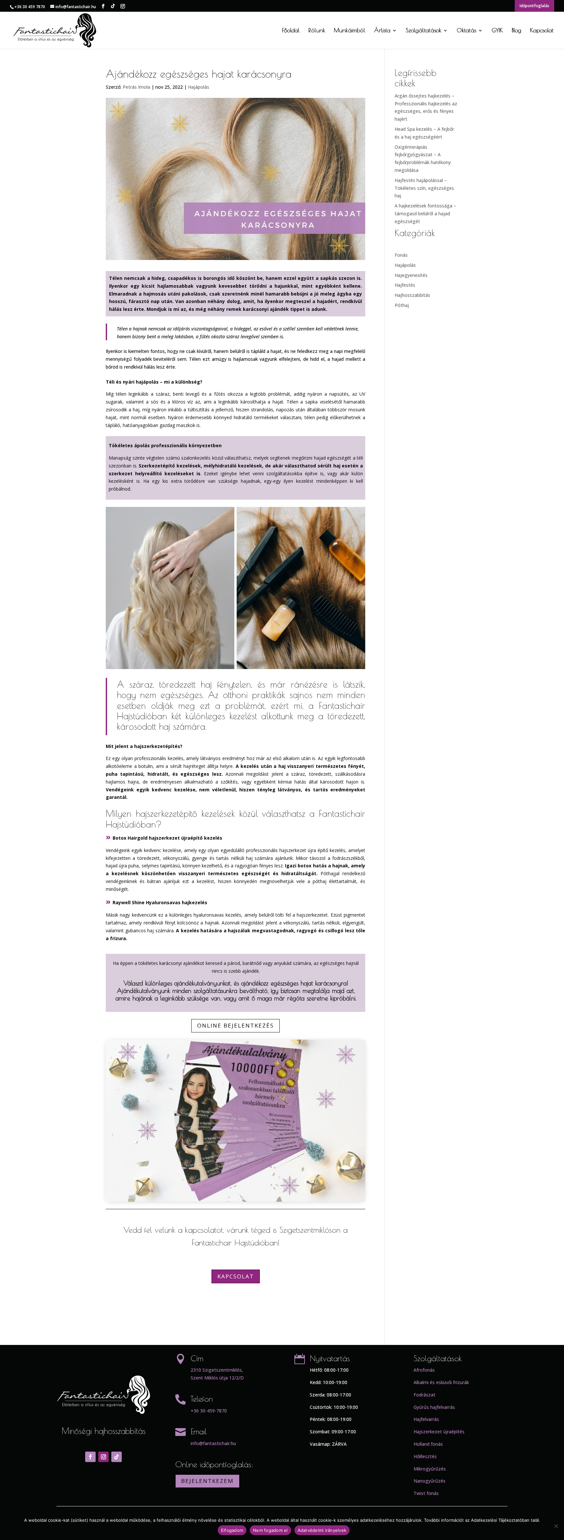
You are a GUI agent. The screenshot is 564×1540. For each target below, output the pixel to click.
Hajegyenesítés (411, 275)
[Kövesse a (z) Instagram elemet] (103, 1457)
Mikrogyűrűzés (430, 1469)
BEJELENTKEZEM (207, 1481)
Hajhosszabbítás (412, 295)
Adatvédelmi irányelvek (322, 1530)
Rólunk (316, 31)
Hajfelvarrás (426, 1419)
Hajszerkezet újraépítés (439, 1431)
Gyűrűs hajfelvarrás (434, 1407)
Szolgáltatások (423, 31)
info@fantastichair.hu (213, 1443)
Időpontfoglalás (534, 5)
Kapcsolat (542, 31)
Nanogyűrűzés (430, 1481)
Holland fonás (428, 1444)
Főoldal (291, 31)
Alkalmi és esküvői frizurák (441, 1382)
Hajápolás (198, 87)
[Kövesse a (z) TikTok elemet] (116, 1457)
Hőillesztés (425, 1456)
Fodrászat (424, 1395)
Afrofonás (424, 1370)
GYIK (497, 31)
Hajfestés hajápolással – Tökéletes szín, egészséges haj (424, 188)
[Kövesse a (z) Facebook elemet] (90, 1457)
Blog (516, 31)
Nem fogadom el (270, 1530)
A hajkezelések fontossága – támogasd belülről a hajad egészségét (425, 213)
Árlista (382, 31)
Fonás (401, 255)
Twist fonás (426, 1493)
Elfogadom (232, 1530)
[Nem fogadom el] (556, 1526)
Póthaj (402, 305)
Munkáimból (349, 31)
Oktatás (466, 31)
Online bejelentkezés (235, 1025)
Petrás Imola (136, 87)
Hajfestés (405, 285)
